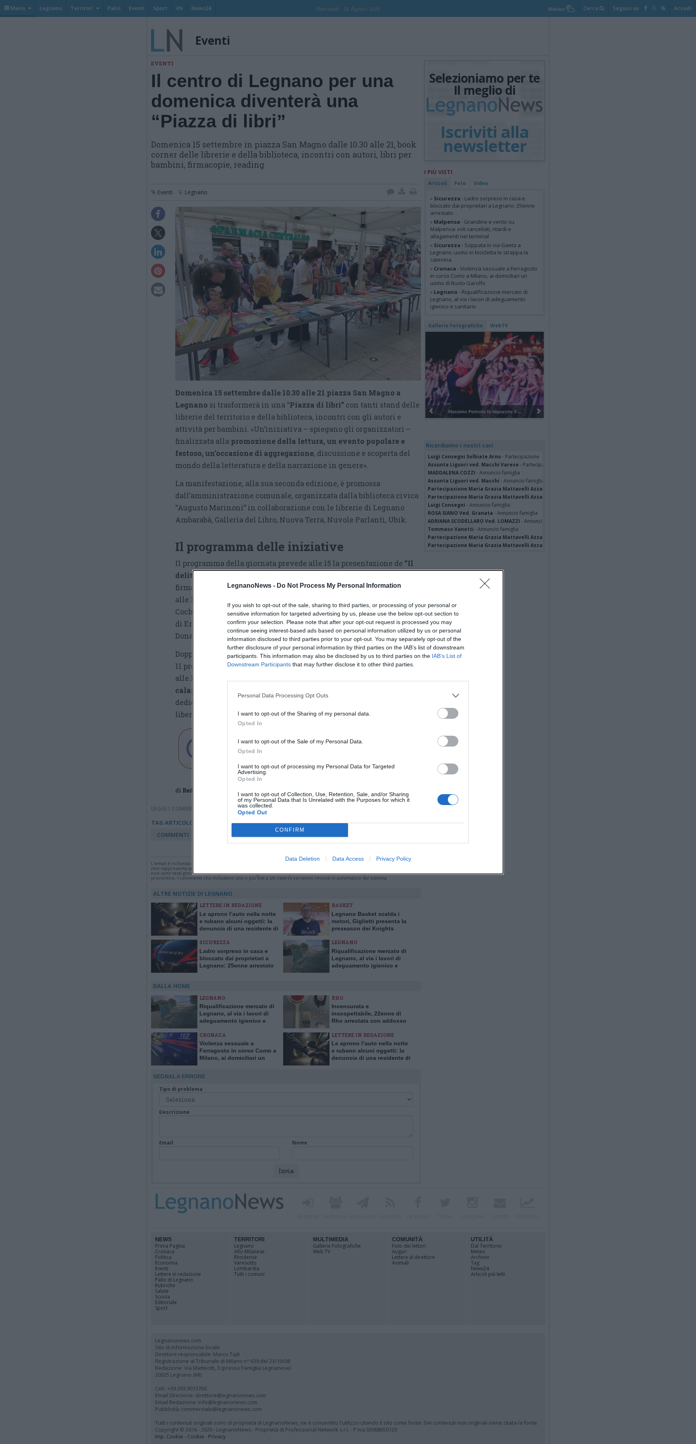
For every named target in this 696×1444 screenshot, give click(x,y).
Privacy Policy (393, 858)
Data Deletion (302, 858)
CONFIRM (290, 830)
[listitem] (348, 695)
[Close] (487, 586)
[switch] (447, 713)
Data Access (348, 858)
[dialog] (348, 722)
